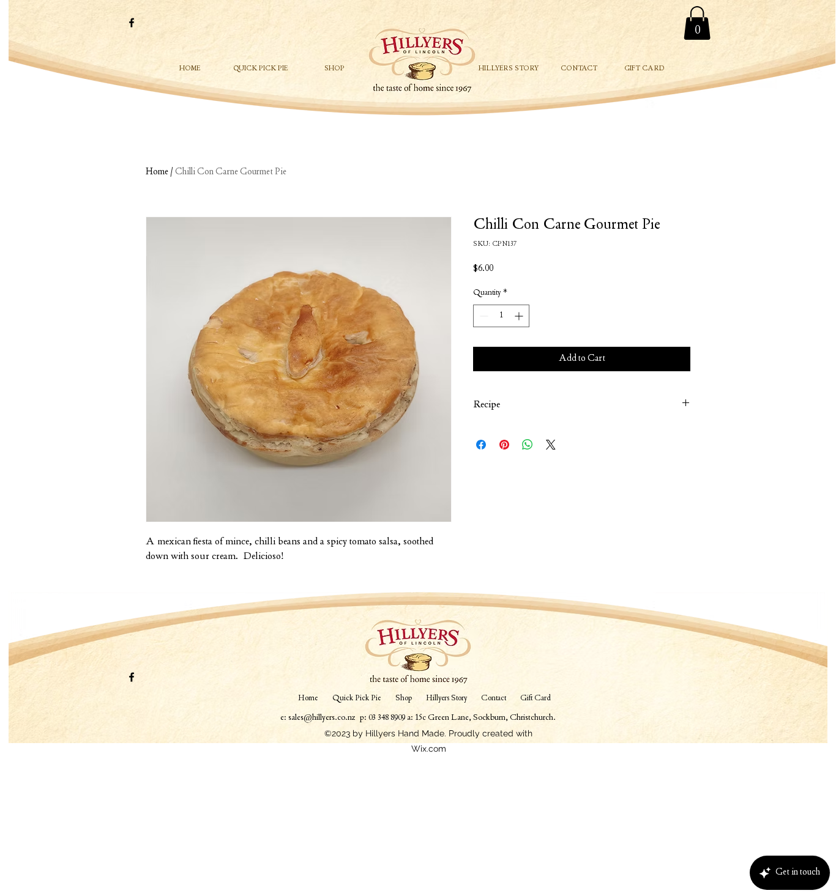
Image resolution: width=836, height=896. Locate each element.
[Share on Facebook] (481, 444)
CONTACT (579, 69)
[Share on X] (550, 444)
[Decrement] (482, 316)
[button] (697, 23)
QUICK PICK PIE (261, 69)
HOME (189, 69)
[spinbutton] (501, 316)
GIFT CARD (644, 69)
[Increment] (520, 316)
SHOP (334, 69)
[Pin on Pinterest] (504, 444)
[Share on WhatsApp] (527, 444)
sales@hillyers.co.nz (322, 718)
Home (157, 172)
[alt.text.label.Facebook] (131, 23)
